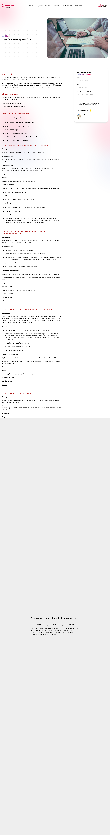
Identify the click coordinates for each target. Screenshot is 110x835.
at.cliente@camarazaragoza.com (44, 188)
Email (78, 84)
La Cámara (56, 6)
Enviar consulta (82, 110)
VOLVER (4, 301)
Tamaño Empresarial (21, 140)
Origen (16, 130)
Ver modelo (6, 413)
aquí (40, 632)
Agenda (40, 6)
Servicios (31, 6)
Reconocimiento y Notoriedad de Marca (27, 137)
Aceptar (38, 624)
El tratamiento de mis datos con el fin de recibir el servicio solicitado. (91, 106)
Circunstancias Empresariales (24, 123)
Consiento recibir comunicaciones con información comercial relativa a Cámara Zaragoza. (90, 104)
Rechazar (55, 624)
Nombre (78, 77)
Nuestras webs (67, 6)
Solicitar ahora (7, 297)
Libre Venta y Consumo (21, 126)
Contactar (78, 6)
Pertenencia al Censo (21, 133)
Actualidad (48, 6)
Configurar (71, 624)
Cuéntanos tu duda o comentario (84, 91)
